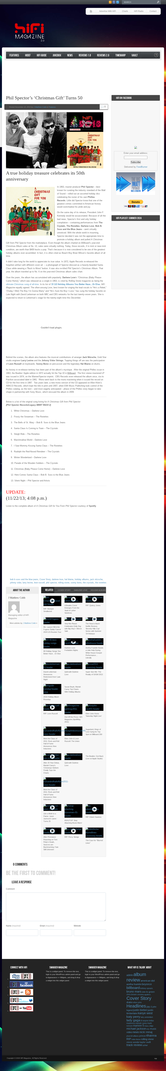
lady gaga (133, 1020)
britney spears (146, 988)
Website (77, 926)
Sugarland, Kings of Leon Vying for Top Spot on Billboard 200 (94, 731)
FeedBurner (141, 167)
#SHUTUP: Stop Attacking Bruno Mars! (73, 821)
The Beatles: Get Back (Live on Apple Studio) (94, 757)
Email (42, 926)
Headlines (136, 1006)
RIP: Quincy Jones (93, 605)
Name (8, 926)
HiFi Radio (138, 11)
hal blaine (69, 579)
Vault (135, 55)
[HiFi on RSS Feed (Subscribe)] (21, 995)
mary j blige (148, 1026)
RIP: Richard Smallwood (48, 610)
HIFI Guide (42, 55)
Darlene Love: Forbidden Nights (71, 649)
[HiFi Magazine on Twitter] (21, 1003)
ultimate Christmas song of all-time (22, 284)
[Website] (23, 607)
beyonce (147, 984)
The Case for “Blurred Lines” (94, 841)
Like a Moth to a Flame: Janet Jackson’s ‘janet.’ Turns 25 (50, 817)
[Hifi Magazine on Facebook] (21, 987)
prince (142, 1036)
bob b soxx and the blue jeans (24, 579)
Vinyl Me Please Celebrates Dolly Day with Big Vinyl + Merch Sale (73, 627)
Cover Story (45, 579)
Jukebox (57, 55)
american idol (148, 980)
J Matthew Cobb (40, 107)
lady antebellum (147, 1017)
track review (134, 1045)
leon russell (39, 582)
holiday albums (82, 579)
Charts (125, 11)
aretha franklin (133, 984)
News (70, 55)
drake (129, 1002)
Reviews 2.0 (103, 55)
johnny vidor (15, 582)
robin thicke (136, 1039)
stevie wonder (132, 1042)
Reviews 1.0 (85, 55)
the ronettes (100, 582)
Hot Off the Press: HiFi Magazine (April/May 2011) (73, 719)
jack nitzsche (96, 579)
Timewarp (120, 55)
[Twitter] (23, 603)
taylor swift (145, 1042)
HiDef (28, 55)
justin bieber (140, 1010)
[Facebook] (28, 603)
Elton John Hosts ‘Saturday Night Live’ (94, 715)
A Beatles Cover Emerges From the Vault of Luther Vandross (72, 609)
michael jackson (136, 1028)
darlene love (57, 579)
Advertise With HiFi (107, 11)
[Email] (32, 603)
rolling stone (63, 582)
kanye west (145, 1013)
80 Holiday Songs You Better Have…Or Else (52, 652)
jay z (149, 1006)
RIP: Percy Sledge (72, 837)
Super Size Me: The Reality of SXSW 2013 (94, 673)
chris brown (131, 994)
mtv (148, 1029)
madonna (130, 1023)
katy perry (133, 1016)
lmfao (151, 1021)
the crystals (88, 582)
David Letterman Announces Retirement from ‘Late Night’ (51, 675)
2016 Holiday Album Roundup (51, 698)
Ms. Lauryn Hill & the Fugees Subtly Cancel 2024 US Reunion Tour (52, 629)
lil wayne (144, 1021)
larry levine (28, 582)
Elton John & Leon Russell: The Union (72, 740)
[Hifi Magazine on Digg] (21, 979)
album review (136, 977)
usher (145, 1045)
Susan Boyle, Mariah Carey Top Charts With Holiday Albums (73, 689)
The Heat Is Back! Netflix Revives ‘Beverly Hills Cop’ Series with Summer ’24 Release (93, 629)
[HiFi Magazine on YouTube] (21, 1011)
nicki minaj (145, 1032)
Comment (10, 889)
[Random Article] (156, 56)
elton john (137, 1002)
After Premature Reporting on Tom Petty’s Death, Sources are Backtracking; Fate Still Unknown (50, 843)
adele (129, 975)
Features (14, 55)
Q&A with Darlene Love (71, 673)
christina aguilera (143, 994)
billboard (133, 988)
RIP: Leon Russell (50, 714)
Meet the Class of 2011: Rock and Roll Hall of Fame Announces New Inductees (51, 744)
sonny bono (76, 582)
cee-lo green (148, 991)
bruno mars (133, 991)
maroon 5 (138, 1025)
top (155, 1058)
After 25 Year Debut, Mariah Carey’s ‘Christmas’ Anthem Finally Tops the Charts (51, 768)
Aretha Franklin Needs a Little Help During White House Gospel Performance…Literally (94, 653)
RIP (128, 1039)
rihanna (151, 1035)
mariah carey (141, 1023)
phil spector (51, 582)
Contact (153, 11)
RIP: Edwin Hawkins (93, 817)
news (136, 1032)
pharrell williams (132, 1036)
